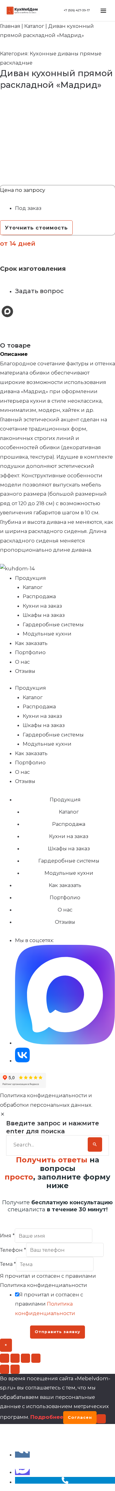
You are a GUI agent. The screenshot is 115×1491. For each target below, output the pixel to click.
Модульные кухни (47, 634)
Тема (8, 1264)
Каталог (34, 26)
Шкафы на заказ (44, 615)
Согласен (80, 1417)
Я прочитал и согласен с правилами (49, 1304)
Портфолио (30, 652)
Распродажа (39, 596)
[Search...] (49, 1145)
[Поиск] (95, 1144)
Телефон (13, 1250)
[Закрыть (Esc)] (35, 1358)
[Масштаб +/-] (4, 1358)
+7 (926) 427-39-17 (77, 10)
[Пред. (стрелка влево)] (4, 1369)
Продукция (30, 578)
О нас (22, 662)
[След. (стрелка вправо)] (15, 1369)
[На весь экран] (15, 1358)
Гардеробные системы (53, 624)
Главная (10, 26)
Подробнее (46, 1417)
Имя (7, 1236)
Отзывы (25, 671)
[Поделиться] (25, 1358)
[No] (101, 1418)
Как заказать (31, 643)
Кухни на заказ (42, 606)
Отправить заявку (57, 1331)
